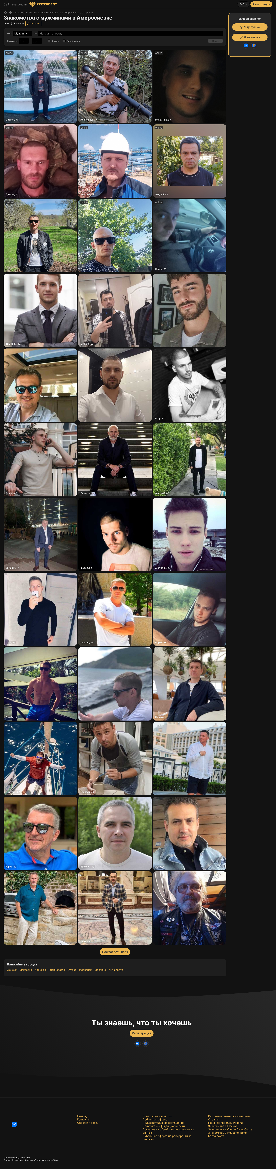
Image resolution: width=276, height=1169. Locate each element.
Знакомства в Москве (222, 1126)
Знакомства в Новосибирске (227, 1132)
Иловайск (85, 969)
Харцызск (41, 969)
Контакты (83, 1119)
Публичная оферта (155, 1119)
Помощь (82, 1116)
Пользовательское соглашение (163, 1122)
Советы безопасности (157, 1116)
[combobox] (20, 33)
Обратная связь (87, 1122)
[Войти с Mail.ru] (255, 45)
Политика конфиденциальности (164, 1126)
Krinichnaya (116, 969)
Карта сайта (216, 1136)
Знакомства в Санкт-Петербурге (230, 1129)
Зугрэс (72, 969)
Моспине (100, 969)
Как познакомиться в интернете (229, 1116)
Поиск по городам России (225, 1122)
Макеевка (26, 969)
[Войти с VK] (247, 45)
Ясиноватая (57, 969)
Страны (213, 1119)
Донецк (12, 969)
